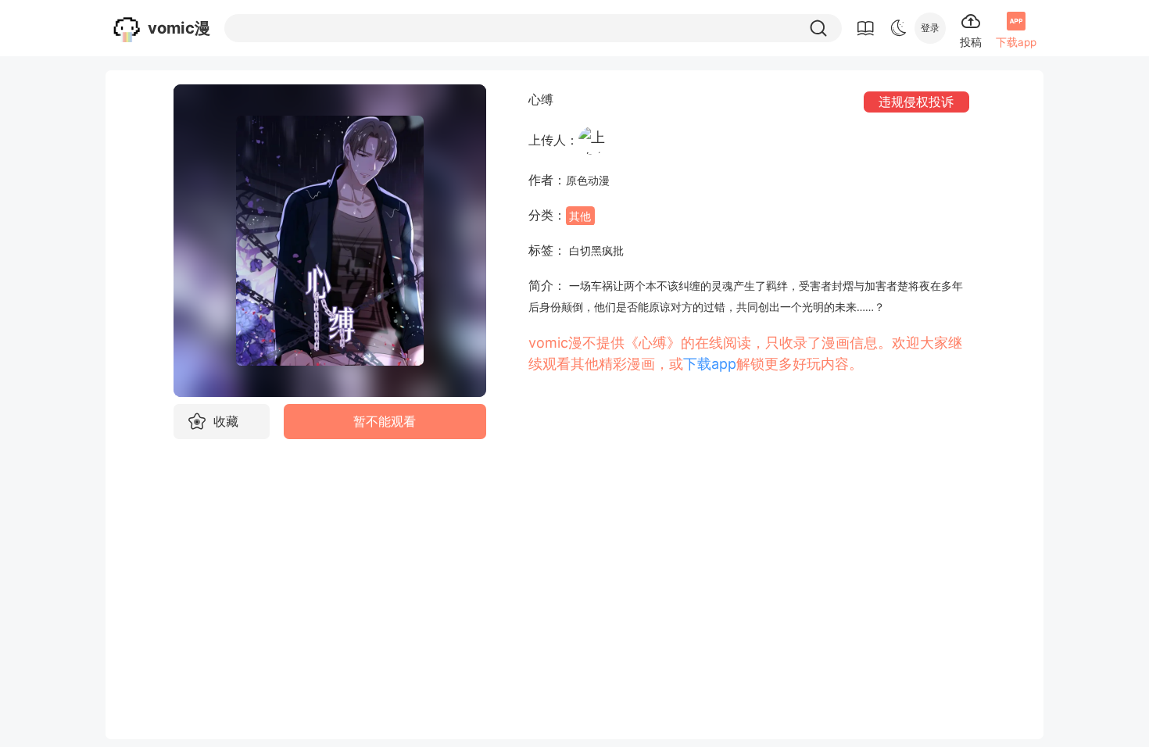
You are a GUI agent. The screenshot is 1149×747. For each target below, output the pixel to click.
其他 (580, 215)
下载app (709, 364)
